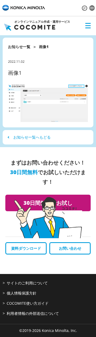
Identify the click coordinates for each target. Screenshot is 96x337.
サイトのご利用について (27, 282)
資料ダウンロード (26, 248)
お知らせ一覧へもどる (32, 137)
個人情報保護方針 (22, 293)
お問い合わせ (70, 248)
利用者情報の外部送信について (33, 313)
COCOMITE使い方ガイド (28, 303)
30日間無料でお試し (48, 202)
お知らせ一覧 (19, 46)
